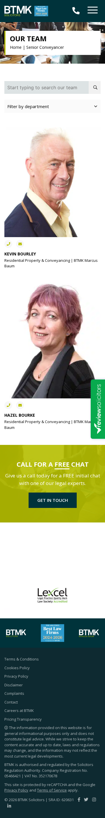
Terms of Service (52, 790)
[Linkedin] (9, 806)
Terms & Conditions (21, 659)
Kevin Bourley (20, 254)
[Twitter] (86, 799)
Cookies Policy (17, 667)
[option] (52, 595)
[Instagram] (94, 799)
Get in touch (52, 500)
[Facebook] (79, 799)
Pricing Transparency (23, 719)
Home (16, 47)
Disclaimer (13, 685)
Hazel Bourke (19, 415)
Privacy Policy (16, 676)
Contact (11, 702)
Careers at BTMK (19, 710)
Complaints (14, 693)
